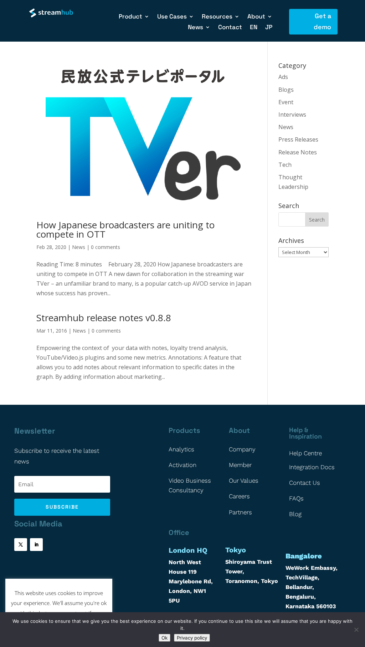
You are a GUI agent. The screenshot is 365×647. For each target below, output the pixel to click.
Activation (182, 464)
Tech (285, 165)
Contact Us (304, 482)
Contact (230, 28)
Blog (295, 514)
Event (285, 102)
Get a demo (322, 21)
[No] (356, 629)
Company (242, 449)
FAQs (296, 498)
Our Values (243, 480)
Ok (164, 638)
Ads (283, 77)
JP (268, 28)
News (78, 247)
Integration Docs (312, 467)
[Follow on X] (20, 544)
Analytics (181, 449)
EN (253, 28)
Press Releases (298, 139)
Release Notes (297, 152)
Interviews (292, 114)
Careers (239, 496)
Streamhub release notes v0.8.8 (103, 317)
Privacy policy (192, 638)
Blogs (286, 90)
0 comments (105, 247)
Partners (240, 512)
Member (240, 464)
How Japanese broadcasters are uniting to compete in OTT (125, 229)
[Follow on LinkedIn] (36, 544)
